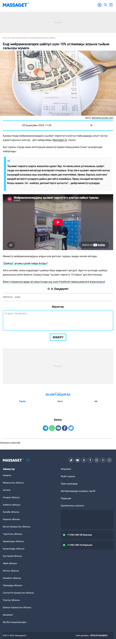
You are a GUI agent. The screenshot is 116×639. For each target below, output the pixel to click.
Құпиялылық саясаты (72, 505)
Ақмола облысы (11, 519)
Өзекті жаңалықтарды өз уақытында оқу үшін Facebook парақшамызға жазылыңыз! (54, 281)
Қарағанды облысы (13, 541)
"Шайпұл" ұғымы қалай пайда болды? (25, 263)
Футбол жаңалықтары (14, 622)
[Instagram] (96, 460)
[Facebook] (90, 460)
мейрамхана (8, 297)
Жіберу (58, 337)
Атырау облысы (11, 497)
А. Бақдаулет (60, 288)
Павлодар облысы (12, 585)
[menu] (111, 5)
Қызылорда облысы (13, 548)
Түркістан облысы (12, 534)
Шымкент (8, 614)
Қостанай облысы (12, 556)
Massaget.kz (60, 139)
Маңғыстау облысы (13, 482)
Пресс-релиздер (69, 483)
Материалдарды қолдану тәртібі (78, 491)
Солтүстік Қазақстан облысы (18, 592)
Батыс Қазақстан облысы (16, 526)
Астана (6, 490)
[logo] (16, 5)
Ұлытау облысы (11, 600)
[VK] (83, 460)
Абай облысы (10, 563)
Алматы (7, 475)
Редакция (66, 498)
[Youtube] (77, 460)
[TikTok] (71, 460)
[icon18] (28, 460)
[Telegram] (103, 460)
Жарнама (66, 469)
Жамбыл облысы (12, 578)
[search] (105, 5)
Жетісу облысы (11, 570)
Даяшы (17, 297)
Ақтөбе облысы (11, 512)
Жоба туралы (68, 476)
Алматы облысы (11, 504)
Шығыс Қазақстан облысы (17, 607)
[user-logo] (99, 6)
